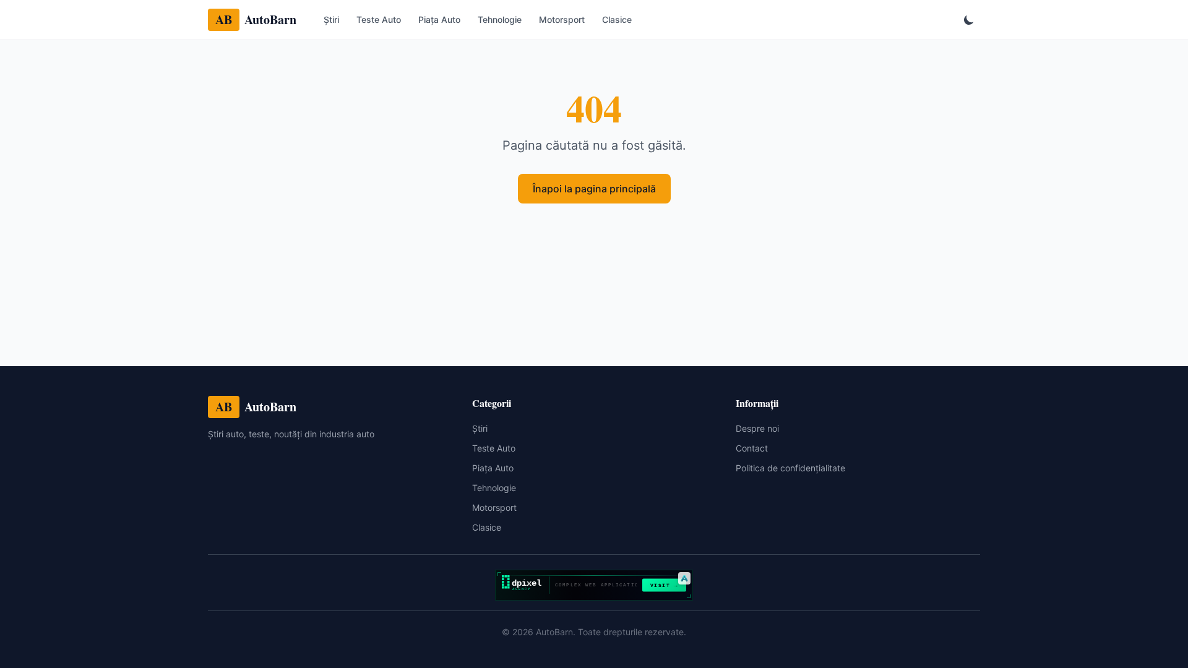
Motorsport (562, 19)
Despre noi (757, 428)
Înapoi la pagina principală (594, 188)
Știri (331, 19)
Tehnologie (500, 19)
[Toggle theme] (969, 20)
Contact (752, 448)
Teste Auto (378, 19)
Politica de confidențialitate (790, 468)
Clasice (617, 19)
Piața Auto (439, 19)
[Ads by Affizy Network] (684, 578)
